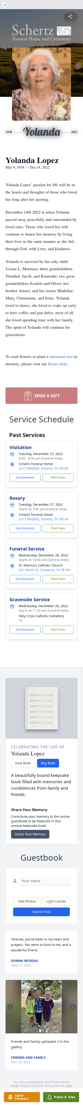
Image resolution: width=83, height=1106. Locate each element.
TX (20, 620)
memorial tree (61, 356)
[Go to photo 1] (40, 1030)
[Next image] (73, 1006)
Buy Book (48, 763)
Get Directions (25, 477)
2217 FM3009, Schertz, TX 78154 (43, 468)
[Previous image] (10, 1006)
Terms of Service (54, 1086)
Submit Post (41, 912)
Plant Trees (58, 477)
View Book (22, 763)
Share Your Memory (30, 834)
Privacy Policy (28, 1086)
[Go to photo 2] (43, 1031)
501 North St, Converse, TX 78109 (44, 570)
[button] (41, 1006)
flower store (57, 363)
